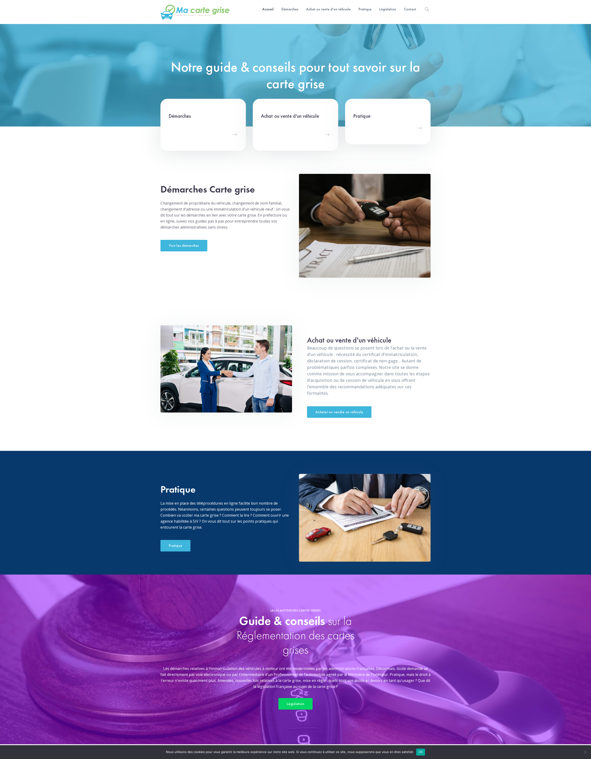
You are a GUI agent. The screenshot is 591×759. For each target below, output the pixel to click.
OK (421, 752)
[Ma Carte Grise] (195, 11)
